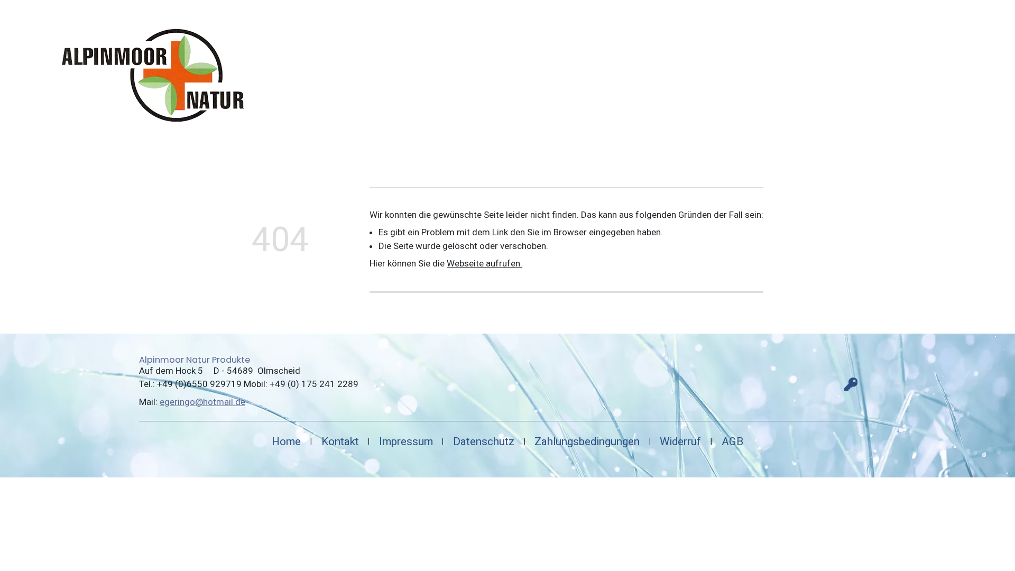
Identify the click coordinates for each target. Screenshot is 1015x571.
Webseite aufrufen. (484, 263)
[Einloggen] (851, 384)
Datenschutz (483, 441)
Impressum (406, 441)
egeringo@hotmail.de (202, 402)
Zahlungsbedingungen (587, 441)
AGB (732, 441)
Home (286, 441)
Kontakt (340, 441)
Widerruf (680, 441)
